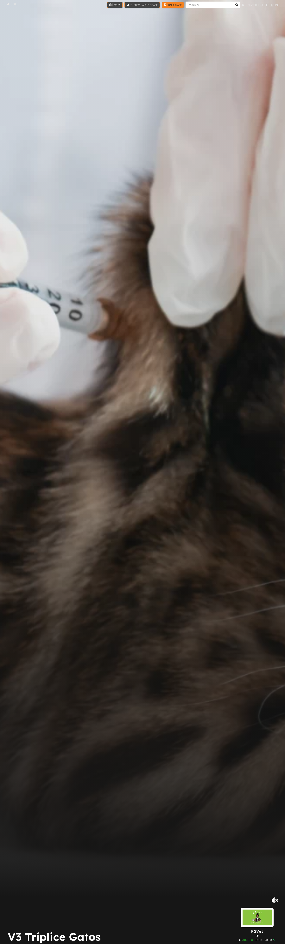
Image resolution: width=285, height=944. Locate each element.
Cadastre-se (254, 5)
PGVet (257, 931)
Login (273, 5)
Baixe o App (174, 4)
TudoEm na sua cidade (144, 4)
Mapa (116, 4)
